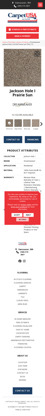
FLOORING (22, 272)
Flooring (11, 42)
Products (25, 42)
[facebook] (20, 261)
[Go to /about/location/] (21, 2)
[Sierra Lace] (26, 123)
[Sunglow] (35, 123)
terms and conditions (19, 207)
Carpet (18, 42)
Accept (17, 215)
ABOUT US (22, 355)
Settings (22, 219)
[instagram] (24, 261)
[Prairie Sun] (9, 123)
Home (4, 42)
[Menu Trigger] (40, 4)
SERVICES (22, 312)
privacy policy (26, 205)
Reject (28, 215)
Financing (33, 139)
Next (41, 123)
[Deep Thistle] (18, 123)
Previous (4, 123)
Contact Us (13, 139)
